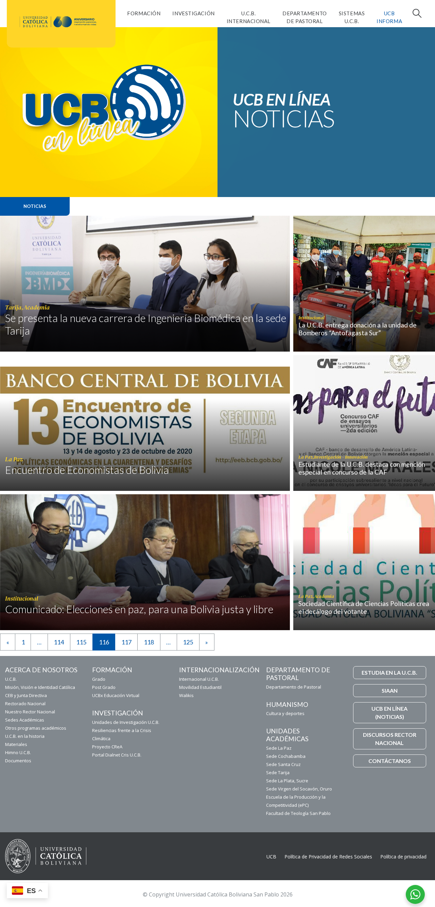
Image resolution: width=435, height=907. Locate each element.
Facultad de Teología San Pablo (298, 813)
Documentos (18, 761)
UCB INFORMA (389, 17)
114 (59, 642)
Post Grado (104, 687)
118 (149, 642)
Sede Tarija (278, 772)
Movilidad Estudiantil (200, 687)
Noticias (34, 206)
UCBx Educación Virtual (115, 695)
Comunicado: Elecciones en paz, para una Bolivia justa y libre (139, 609)
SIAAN (390, 690)
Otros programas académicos (35, 728)
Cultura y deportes (285, 713)
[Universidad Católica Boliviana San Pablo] (58, 21)
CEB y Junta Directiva (26, 695)
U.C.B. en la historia (25, 736)
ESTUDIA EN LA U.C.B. (389, 672)
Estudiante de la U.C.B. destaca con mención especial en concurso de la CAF (361, 468)
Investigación (193, 13)
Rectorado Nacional (25, 703)
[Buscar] (416, 13)
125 (188, 642)
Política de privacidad (403, 856)
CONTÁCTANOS (389, 761)
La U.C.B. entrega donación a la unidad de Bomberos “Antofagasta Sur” (357, 329)
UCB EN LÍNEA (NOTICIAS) (389, 712)
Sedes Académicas (24, 720)
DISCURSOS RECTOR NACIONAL (389, 738)
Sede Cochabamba (286, 756)
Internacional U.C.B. (199, 679)
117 (126, 642)
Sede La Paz (279, 748)
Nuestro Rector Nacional (30, 712)
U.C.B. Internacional (249, 17)
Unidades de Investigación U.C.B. (125, 722)
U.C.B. (11, 679)
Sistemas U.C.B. (352, 17)
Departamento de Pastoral (304, 17)
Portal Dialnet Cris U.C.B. (116, 755)
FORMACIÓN (143, 13)
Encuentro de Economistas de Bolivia (87, 469)
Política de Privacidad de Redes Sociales (328, 856)
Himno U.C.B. (18, 752)
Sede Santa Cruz (283, 764)
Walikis (186, 695)
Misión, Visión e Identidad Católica (40, 687)
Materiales (16, 744)
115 (81, 642)
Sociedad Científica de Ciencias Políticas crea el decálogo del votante (363, 607)
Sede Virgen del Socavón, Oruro (299, 789)
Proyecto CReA (107, 747)
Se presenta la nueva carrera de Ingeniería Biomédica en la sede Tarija (145, 324)
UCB (271, 856)
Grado (98, 679)
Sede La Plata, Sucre (287, 781)
